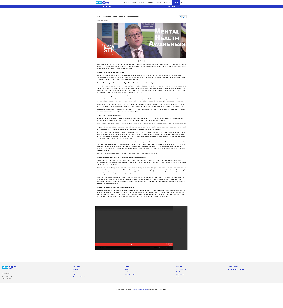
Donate (126, 272)
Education (141, 2)
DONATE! (175, 2)
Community (150, 2)
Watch (134, 2)
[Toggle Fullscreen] (171, 248)
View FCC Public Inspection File (140, 289)
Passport (180, 6)
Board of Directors (181, 269)
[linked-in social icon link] (241, 270)
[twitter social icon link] (239, 270)
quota (149, 244)
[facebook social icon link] (229, 270)
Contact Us (179, 276)
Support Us (167, 2)
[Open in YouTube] (162, 248)
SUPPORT (127, 266)
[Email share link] (185, 16)
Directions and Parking (79, 276)
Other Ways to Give (130, 274)
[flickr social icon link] (243, 270)
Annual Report (180, 274)
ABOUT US (179, 266)
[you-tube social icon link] (236, 270)
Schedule (126, 2)
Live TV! (167, 6)
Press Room (179, 272)
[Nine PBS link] (102, 2)
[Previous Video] (164, 248)
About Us (158, 2)
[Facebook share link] (180, 16)
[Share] (160, 248)
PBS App (174, 6)
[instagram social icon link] (231, 270)
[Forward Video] (166, 248)
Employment (76, 272)
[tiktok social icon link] (234, 270)
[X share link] (182, 16)
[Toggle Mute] (152, 248)
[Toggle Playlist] (169, 248)
